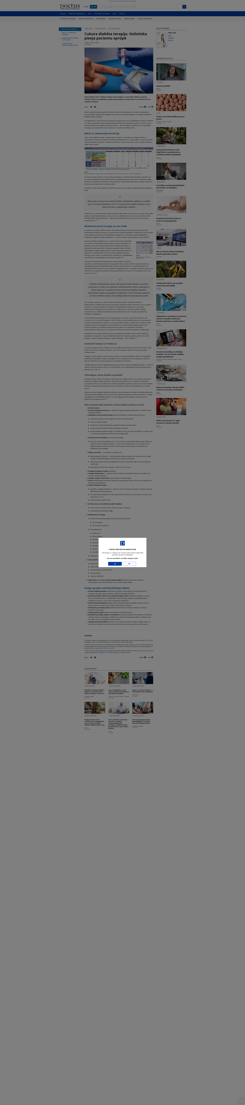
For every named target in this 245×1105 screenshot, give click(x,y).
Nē (129, 564)
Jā (115, 564)
